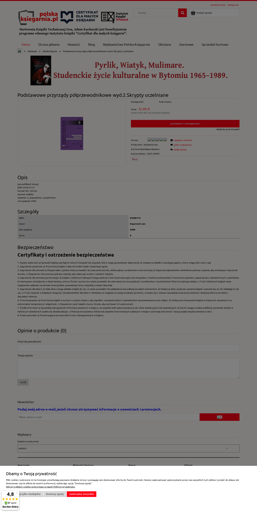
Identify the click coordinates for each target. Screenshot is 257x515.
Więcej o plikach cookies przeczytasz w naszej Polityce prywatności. (40, 486)
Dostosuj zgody (55, 494)
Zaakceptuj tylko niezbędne (24, 494)
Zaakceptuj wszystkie (81, 494)
